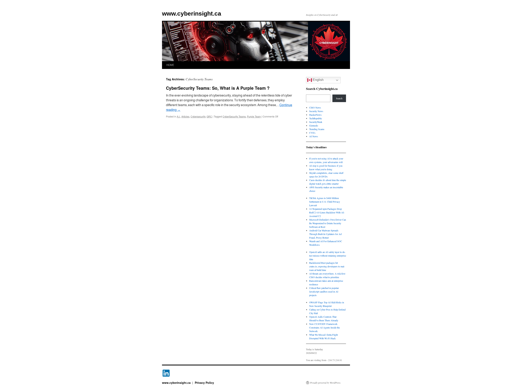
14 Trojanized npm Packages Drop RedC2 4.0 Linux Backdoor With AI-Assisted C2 (327, 212)
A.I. (178, 116)
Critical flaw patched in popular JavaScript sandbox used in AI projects (324, 291)
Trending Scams (316, 129)
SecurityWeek (315, 121)
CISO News (315, 107)
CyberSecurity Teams (234, 116)
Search (339, 98)
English (318, 80)
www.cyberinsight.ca (191, 13)
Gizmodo (313, 125)
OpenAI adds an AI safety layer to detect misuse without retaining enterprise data (327, 255)
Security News (316, 111)
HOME (170, 65)
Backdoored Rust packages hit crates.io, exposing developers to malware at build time (327, 266)
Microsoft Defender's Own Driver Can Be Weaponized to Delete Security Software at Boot (327, 223)
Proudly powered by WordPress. (325, 382)
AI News (313, 136)
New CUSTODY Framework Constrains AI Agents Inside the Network (324, 327)
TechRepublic (315, 118)
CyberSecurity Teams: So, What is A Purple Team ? (218, 88)
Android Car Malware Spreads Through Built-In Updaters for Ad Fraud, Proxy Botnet (325, 234)
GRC (209, 116)
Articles (185, 116)
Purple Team (254, 116)
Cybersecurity (198, 116)
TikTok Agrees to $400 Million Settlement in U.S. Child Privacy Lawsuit (324, 201)
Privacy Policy (204, 383)
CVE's (312, 132)
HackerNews (315, 114)
